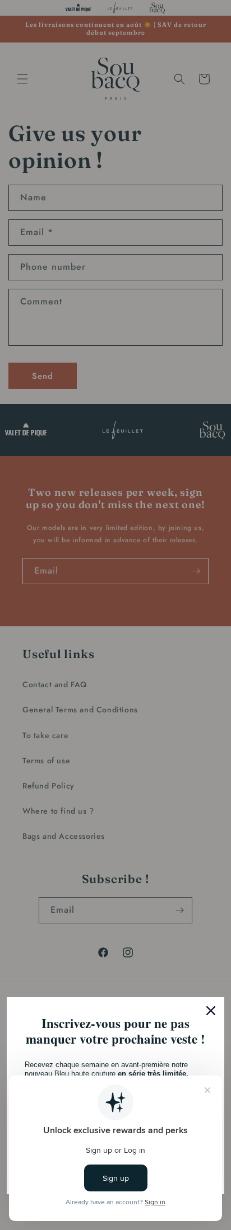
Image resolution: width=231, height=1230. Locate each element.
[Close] (210, 1010)
